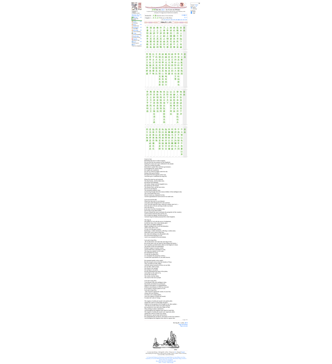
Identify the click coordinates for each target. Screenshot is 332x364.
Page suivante (184, 326)
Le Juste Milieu (176, 357)
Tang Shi (135, 39)
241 (179, 19)
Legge (194, 13)
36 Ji (134, 44)
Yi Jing (134, 33)
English (183, 352)
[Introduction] (162, 10)
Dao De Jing (136, 36)
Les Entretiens (161, 357)
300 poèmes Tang (177, 358)
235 (164, 19)
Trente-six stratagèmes (168, 359)
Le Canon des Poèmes (152, 357)
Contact (164, 362)
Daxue (134, 24)
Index (160, 362)
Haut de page (170, 362)
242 (181, 19)
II (182, 15)
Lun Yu (134, 21)
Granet (194, 11)
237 (169, 19)
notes (165, 361)
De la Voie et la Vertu (167, 358)
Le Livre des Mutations (156, 358)
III (184, 15)
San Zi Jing (135, 30)
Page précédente (183, 324)
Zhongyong (135, 27)
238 (171, 19)
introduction (170, 361)
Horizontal (195, 8)
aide (163, 361)
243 (184, 19)
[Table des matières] (163, 10)
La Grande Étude (169, 357)
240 (176, 19)
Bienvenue (158, 361)
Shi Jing (135, 17)
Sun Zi (134, 41)
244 (186, 19)
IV (186, 15)
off (175, 352)
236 (167, 19)
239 (174, 19)
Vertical (194, 7)
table (175, 361)
